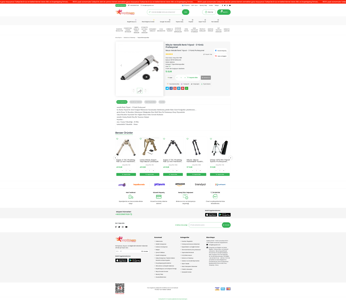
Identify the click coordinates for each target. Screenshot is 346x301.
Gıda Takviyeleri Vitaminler (189, 266)
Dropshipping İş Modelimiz (163, 263)
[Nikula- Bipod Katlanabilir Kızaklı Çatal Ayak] (196, 147)
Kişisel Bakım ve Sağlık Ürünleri (190, 247)
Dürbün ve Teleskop (187, 258)
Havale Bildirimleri (161, 277)
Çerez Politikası (160, 252)
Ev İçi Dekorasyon (187, 255)
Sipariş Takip (203, 5)
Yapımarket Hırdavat (188, 252)
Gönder (227, 225)
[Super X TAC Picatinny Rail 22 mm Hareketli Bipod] (126, 147)
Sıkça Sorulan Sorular (162, 271)
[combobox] (117, 251)
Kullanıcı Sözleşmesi (162, 247)
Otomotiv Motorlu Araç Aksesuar (191, 250)
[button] (209, 12)
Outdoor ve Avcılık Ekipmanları (190, 261)
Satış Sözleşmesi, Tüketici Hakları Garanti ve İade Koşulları (165, 259)
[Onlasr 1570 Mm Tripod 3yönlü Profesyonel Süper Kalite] (220, 147)
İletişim (217, 5)
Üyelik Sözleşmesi (161, 255)
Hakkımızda (159, 241)
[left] (115, 158)
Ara (185, 12)
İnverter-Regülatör (187, 241)
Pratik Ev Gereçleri (187, 269)
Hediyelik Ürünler (187, 272)
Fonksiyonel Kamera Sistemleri (191, 244)
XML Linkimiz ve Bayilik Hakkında (165, 266)
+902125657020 (122, 214)
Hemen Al (206, 78)
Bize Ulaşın (210, 237)
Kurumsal (158, 237)
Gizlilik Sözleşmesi (161, 244)
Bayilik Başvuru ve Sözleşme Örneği (166, 269)
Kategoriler (184, 237)
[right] (230, 158)
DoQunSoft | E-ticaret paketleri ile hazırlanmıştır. (173, 299)
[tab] (121, 102)
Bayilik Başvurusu (121, 5)
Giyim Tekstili (185, 263)
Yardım (211, 5)
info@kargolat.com (214, 245)
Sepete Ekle (193, 78)
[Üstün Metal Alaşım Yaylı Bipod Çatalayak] (149, 147)
